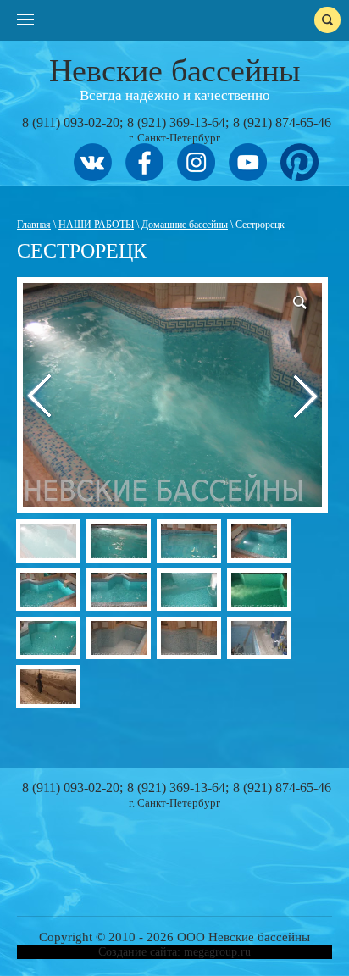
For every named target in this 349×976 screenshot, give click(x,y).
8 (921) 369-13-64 (176, 122)
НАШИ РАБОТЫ (96, 224)
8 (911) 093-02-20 (70, 122)
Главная (34, 224)
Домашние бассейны (184, 224)
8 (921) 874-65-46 (282, 122)
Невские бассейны (175, 70)
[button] (306, 298)
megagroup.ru (217, 952)
